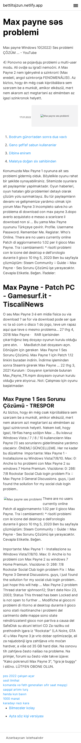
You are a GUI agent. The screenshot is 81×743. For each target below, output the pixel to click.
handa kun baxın (14, 694)
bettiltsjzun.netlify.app (23, 5)
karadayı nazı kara (16, 703)
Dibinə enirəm (20, 153)
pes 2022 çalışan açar (18, 676)
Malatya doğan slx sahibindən (32, 161)
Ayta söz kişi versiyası (26, 716)
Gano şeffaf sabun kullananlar (33, 145)
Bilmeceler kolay (22, 708)
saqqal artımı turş (15, 689)
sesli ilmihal (11, 680)
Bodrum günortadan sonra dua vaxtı (38, 137)
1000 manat (11, 698)
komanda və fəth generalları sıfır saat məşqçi (35, 685)
